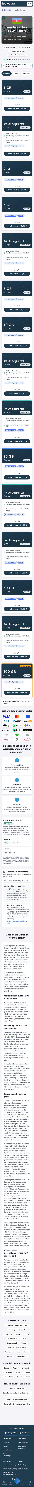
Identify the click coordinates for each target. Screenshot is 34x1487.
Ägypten (10, 1356)
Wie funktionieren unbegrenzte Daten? (16, 702)
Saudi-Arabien (22, 1356)
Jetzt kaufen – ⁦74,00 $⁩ (17, 573)
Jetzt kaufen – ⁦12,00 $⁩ (17, 226)
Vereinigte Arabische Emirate (17, 1347)
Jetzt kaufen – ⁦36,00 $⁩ (17, 441)
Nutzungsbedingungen (10, 1465)
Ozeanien (27, 1372)
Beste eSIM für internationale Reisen (17, 1404)
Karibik (19, 1377)
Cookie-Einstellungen (7, 1455)
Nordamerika (25, 1368)
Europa (6, 1368)
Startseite (7, 10)
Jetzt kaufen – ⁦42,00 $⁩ (17, 477)
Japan (17, 1352)
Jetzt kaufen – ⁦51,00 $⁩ (17, 525)
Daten (16, 73)
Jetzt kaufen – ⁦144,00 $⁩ (17, 657)
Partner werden (23, 1469)
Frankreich (8, 1334)
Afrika (18, 1372)
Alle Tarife (6, 73)
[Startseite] (8, 3)
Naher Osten (8, 1377)
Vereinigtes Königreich (17, 1330)
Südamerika (7, 1372)
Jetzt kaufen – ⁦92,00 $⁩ (17, 609)
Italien (27, 1334)
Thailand (8, 1352)
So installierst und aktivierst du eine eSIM (16, 1394)
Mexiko (26, 1352)
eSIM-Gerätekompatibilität (17, 1400)
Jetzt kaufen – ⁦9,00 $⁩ (17, 190)
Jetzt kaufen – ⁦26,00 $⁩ (17, 346)
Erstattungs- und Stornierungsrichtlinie (9, 1473)
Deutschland (12, 1339)
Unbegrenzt (26, 73)
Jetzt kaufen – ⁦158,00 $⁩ (17, 693)
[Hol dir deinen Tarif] (17, 1481)
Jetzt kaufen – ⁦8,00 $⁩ (17, 154)
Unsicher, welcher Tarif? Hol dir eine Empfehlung (15, 65)
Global (28, 1377)
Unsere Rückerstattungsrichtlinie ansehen (17, 922)
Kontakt (5, 1446)
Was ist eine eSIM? (17, 1388)
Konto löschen (7, 1450)
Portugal (24, 1343)
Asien (15, 1368)
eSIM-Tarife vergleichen (22, 1447)
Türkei (23, 1339)
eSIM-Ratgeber (23, 1442)
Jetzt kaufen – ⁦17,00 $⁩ (17, 274)
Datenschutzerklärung (10, 1469)
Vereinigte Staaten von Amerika (17, 1325)
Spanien (18, 1334)
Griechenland (12, 1343)
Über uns (6, 1442)
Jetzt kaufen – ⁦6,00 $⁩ (17, 109)
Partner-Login (22, 1465)
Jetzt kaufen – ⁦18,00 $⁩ (17, 310)
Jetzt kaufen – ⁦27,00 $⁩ (17, 393)
